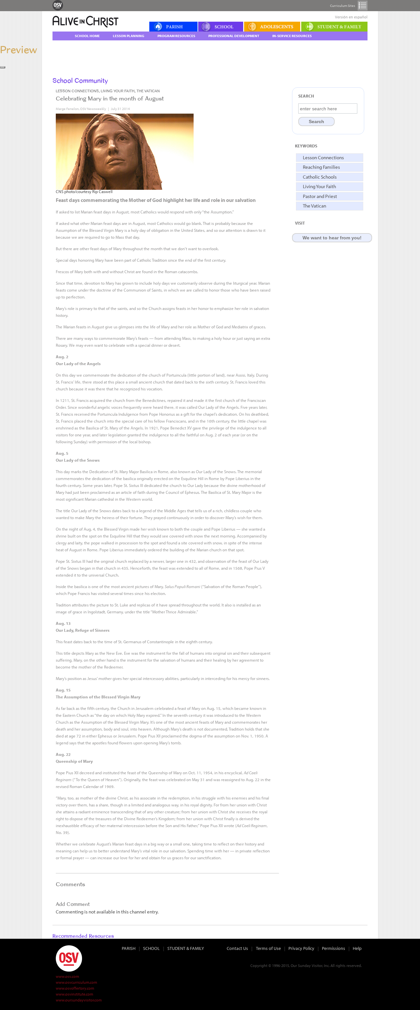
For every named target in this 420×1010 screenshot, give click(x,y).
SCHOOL (151, 948)
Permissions (333, 948)
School (220, 27)
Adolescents (272, 27)
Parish (173, 27)
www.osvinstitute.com (74, 994)
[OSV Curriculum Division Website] (57, 5)
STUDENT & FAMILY (185, 948)
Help (357, 948)
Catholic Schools (320, 177)
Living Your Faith (319, 186)
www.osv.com (67, 976)
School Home (87, 35)
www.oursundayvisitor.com (79, 1000)
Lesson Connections (323, 157)
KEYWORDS (306, 145)
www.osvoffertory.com (75, 988)
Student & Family (334, 27)
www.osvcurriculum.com (76, 982)
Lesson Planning (128, 35)
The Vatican (314, 206)
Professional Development (233, 35)
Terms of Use (268, 948)
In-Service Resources (292, 35)
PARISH (129, 948)
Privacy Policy (301, 948)
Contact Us (237, 948)
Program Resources (176, 35)
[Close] (2, 67)
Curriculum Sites (363, 6)
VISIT (300, 223)
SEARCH (306, 96)
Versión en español (351, 16)
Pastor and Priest (320, 196)
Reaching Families (321, 167)
